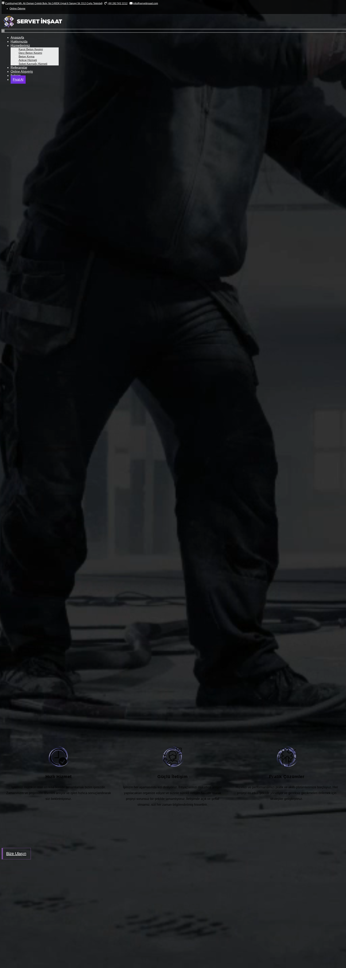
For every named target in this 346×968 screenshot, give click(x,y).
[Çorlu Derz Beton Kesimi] (173, 452)
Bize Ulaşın (16, 853)
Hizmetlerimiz (20, 45)
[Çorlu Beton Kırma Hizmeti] (173, 524)
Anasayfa (17, 37)
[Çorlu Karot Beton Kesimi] (173, 380)
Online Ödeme (17, 8)
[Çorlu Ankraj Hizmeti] (173, 596)
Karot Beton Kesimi (31, 49)
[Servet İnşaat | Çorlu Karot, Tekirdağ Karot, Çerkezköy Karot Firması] (32, 28)
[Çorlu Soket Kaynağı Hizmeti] (173, 668)
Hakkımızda (19, 41)
